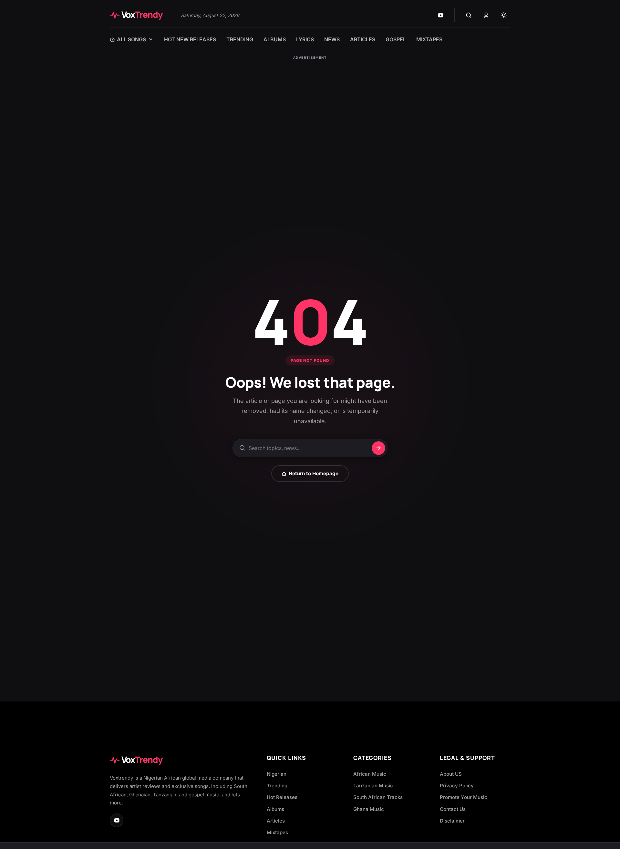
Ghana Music (368, 809)
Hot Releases (282, 797)
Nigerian (276, 774)
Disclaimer (452, 821)
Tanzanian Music (373, 786)
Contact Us (453, 809)
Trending (277, 786)
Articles (276, 821)
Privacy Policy (457, 786)
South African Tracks (378, 797)
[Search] (468, 15)
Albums (275, 809)
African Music (369, 774)
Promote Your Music (463, 797)
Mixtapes (277, 832)
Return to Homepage (313, 473)
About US (451, 774)
